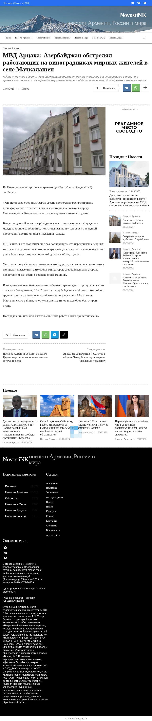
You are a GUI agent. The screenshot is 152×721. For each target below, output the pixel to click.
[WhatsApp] (136, 88)
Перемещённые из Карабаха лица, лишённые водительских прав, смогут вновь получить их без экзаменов (131, 428)
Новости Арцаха (11, 48)
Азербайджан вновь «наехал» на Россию (133, 221)
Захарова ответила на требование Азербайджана (136, 238)
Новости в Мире (131, 233)
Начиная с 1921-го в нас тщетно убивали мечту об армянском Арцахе (93, 425)
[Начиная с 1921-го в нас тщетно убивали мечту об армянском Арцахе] (95, 406)
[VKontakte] (139, 3)
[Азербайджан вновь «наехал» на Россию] (115, 220)
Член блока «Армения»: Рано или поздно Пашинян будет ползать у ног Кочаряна (135, 281)
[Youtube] (145, 3)
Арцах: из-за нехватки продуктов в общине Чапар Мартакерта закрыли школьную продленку (84, 357)
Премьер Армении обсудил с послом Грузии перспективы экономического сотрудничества (25, 357)
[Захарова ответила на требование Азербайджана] (115, 237)
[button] (144, 38)
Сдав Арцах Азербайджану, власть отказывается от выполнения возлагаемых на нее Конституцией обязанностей (57, 428)
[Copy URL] (64, 335)
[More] (145, 88)
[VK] (127, 88)
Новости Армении (118, 191)
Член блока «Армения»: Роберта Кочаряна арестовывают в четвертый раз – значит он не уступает (136, 258)
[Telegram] (132, 3)
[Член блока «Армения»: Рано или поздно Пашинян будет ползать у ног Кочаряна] (115, 278)
